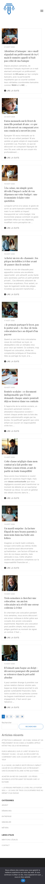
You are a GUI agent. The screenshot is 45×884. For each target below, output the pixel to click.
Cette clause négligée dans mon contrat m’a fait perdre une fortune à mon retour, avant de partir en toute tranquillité (21, 466)
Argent (5, 805)
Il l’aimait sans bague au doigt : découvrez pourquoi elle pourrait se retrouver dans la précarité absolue (21, 672)
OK (23, 880)
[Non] (42, 875)
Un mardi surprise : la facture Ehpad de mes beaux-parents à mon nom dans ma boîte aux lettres (20, 533)
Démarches (7, 811)
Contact (6, 845)
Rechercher (7, 722)
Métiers (5, 828)
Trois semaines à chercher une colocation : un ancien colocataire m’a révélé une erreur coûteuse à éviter (21, 602)
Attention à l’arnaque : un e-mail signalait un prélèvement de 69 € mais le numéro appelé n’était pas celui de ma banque (21, 56)
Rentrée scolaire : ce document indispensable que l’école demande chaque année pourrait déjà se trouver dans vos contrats (21, 396)
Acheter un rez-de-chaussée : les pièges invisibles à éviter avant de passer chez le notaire (21, 261)
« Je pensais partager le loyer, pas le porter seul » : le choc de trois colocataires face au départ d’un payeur (21, 329)
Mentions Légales (10, 840)
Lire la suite (12, 90)
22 (17, 716)
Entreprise (6, 816)
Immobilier (6, 822)
